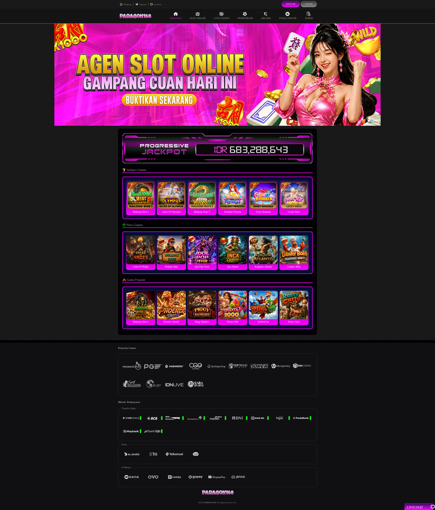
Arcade (266, 18)
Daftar (290, 4)
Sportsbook (245, 18)
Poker (309, 18)
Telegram (142, 4)
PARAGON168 (210, 503)
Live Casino (221, 18)
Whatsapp (127, 4)
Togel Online (288, 18)
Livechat (157, 4)
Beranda (176, 18)
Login (309, 4)
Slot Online (198, 18)
